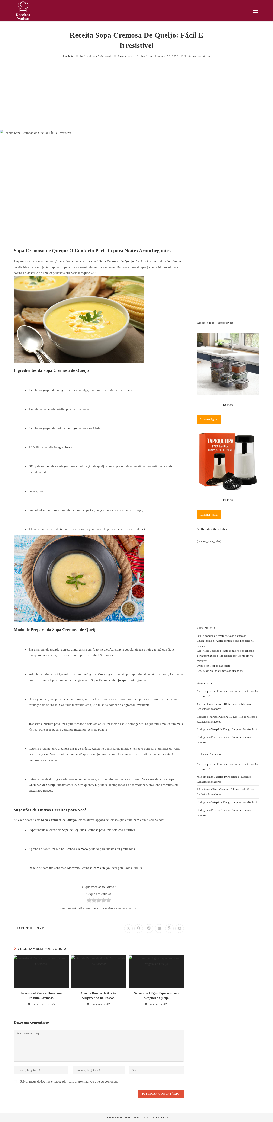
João (71, 56)
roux (37, 680)
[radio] (89, 901)
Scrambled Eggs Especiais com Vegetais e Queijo (156, 995)
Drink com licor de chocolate (213, 665)
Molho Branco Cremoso (72, 849)
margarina (63, 390)
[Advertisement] (136, 95)
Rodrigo (201, 737)
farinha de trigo (66, 428)
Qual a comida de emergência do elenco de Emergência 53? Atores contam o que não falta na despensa (225, 640)
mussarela (47, 466)
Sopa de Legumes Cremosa (80, 830)
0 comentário (126, 56)
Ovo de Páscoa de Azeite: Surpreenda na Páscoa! (99, 995)
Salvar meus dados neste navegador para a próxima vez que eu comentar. (69, 1081)
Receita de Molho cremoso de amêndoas (220, 670)
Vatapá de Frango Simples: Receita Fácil (234, 729)
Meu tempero (204, 691)
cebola (51, 409)
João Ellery (158, 1117)
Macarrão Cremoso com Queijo (88, 868)
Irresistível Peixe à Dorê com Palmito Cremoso (41, 995)
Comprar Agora (209, 419)
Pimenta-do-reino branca (45, 510)
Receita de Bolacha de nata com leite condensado (225, 650)
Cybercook (105, 56)
